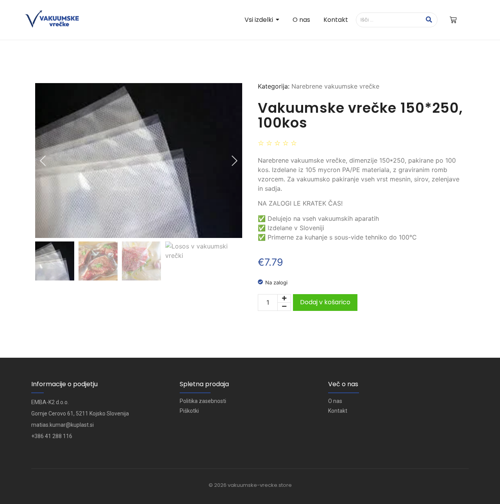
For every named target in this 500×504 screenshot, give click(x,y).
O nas (335, 401)
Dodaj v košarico (325, 302)
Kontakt (337, 411)
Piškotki (189, 411)
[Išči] (429, 20)
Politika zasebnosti (203, 401)
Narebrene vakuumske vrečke (335, 86)
